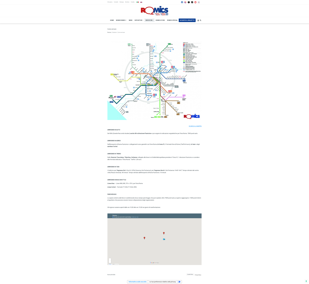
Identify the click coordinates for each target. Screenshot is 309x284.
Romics (109, 32)
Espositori (138, 20)
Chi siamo (109, 2)
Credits (132, 2)
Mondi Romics (121, 20)
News (130, 20)
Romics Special (172, 20)
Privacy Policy (198, 274)
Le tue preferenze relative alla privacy (162, 282)
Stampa (122, 2)
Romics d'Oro (160, 20)
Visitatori (149, 20)
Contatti (116, 2)
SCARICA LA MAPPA (195, 126)
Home (112, 20)
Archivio (127, 2)
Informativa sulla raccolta (137, 282)
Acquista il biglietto (187, 20)
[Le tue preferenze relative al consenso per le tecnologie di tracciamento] (306, 281)
